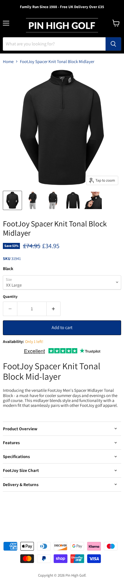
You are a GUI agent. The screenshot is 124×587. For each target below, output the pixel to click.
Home (8, 61)
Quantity (10, 296)
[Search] (113, 44)
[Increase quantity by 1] (54, 309)
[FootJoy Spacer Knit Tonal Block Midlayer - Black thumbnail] (12, 200)
